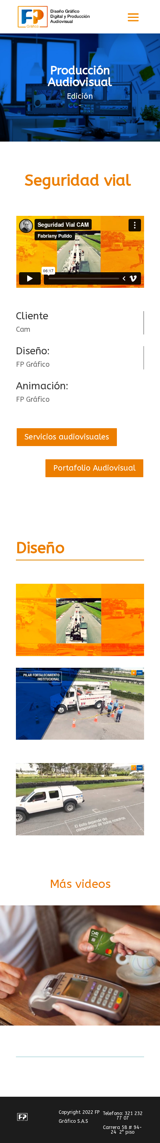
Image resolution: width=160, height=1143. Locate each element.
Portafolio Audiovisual (94, 468)
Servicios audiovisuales (66, 436)
